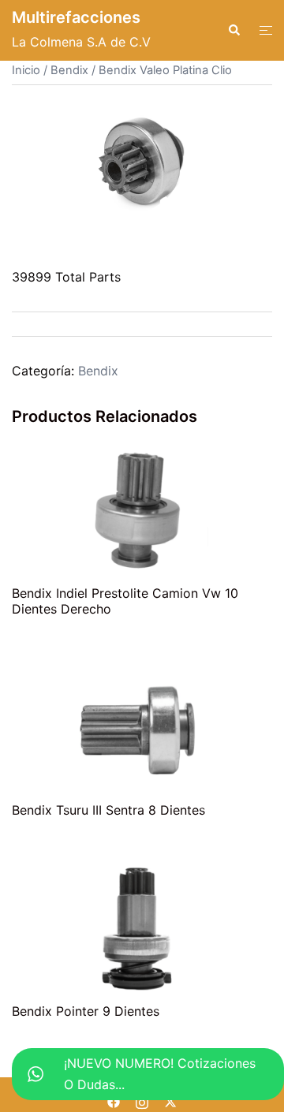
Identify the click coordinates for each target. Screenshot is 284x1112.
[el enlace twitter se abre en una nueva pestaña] (170, 1101)
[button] (233, 30)
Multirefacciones (76, 17)
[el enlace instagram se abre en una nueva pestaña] (142, 1101)
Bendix (69, 70)
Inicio (26, 70)
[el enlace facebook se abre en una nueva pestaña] (113, 1101)
